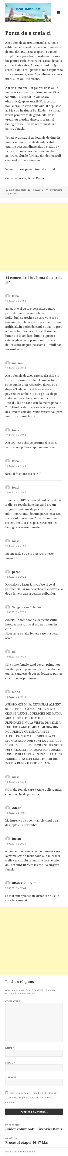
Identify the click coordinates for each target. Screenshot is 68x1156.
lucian (16, 839)
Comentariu (14, 1001)
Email (10, 1062)
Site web (11, 1077)
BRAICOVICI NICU (25, 883)
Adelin (17, 808)
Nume (10, 1048)
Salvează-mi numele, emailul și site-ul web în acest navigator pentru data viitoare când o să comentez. (31, 1097)
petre (16, 572)
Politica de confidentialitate (20, 1151)
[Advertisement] (34, 237)
